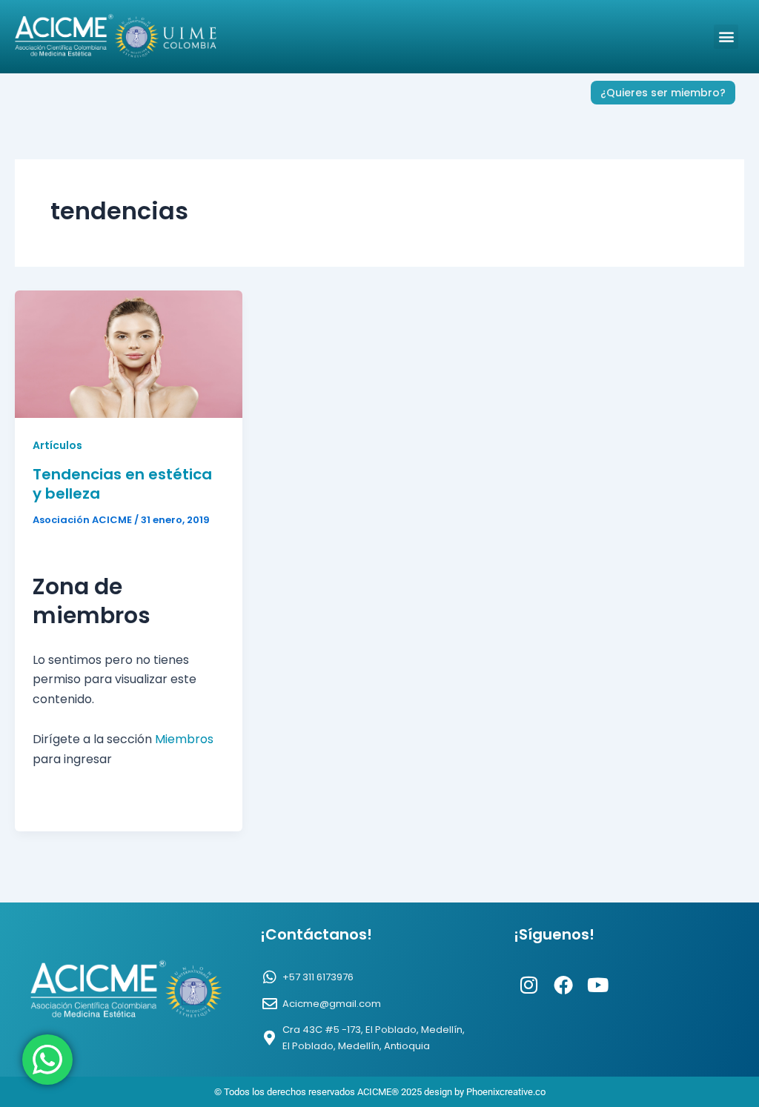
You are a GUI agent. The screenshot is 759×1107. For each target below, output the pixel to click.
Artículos (57, 445)
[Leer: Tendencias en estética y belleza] (128, 353)
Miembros (184, 739)
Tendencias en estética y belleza (122, 484)
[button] (726, 36)
